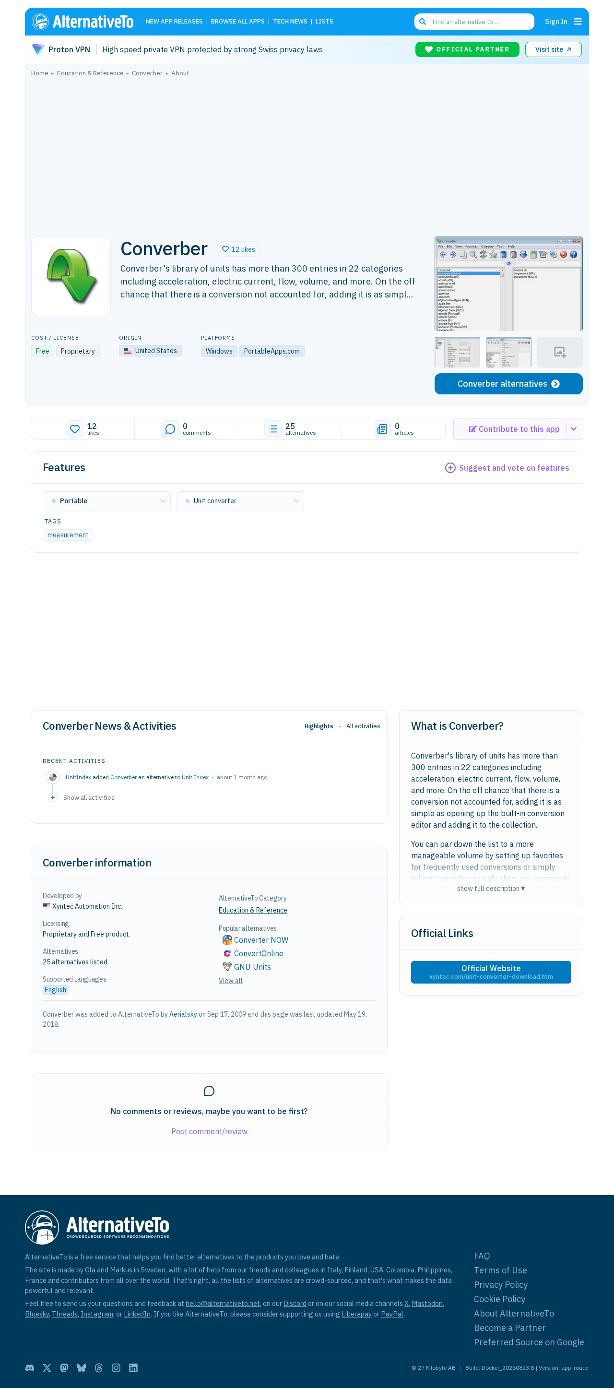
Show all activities (89, 797)
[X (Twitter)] (47, 1368)
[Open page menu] (578, 21)
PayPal (392, 1313)
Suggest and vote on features (514, 468)
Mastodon (427, 1303)
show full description (491, 888)
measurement (68, 535)
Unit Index (195, 777)
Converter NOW (261, 940)
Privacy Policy (501, 1284)
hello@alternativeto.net (223, 1303)
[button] (239, 249)
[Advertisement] (307, 154)
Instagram (97, 1313)
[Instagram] (116, 1368)
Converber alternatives (502, 383)
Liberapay (357, 1313)
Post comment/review (209, 1131)
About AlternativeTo (514, 1313)
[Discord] (30, 1368)
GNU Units (252, 967)
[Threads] (99, 1368)
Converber (123, 777)
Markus (121, 1269)
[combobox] (474, 21)
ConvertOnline (258, 953)
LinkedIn (137, 1313)
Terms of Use (500, 1270)
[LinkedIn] (133, 1368)
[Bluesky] (81, 1368)
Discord (295, 1303)
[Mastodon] (64, 1368)
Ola (90, 1269)
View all (231, 980)
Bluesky (37, 1313)
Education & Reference (253, 910)
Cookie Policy (499, 1299)
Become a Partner (510, 1327)
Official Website (491, 972)
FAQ (482, 1255)
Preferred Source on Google (529, 1342)
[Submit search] (422, 21)
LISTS (324, 22)
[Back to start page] (87, 21)
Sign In (556, 21)
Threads (65, 1313)
